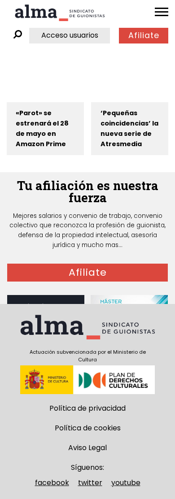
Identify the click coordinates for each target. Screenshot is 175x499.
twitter (90, 482)
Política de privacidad (87, 408)
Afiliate (143, 35)
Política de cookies (88, 428)
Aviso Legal (87, 448)
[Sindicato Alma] (60, 12)
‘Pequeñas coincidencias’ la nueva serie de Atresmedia (129, 128)
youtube (125, 482)
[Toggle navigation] (161, 12)
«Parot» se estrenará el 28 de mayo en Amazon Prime (42, 128)
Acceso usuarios (69, 35)
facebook (52, 482)
